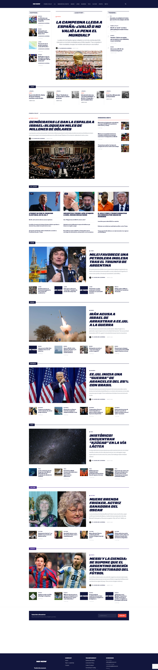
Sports (101, 4)
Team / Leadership (69, 663)
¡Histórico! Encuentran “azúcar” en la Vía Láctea (107, 441)
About (66, 660)
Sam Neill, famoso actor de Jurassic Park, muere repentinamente (70, 535)
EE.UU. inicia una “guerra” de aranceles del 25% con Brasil (109, 379)
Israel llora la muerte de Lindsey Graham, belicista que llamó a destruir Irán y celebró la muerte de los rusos (44, 225)
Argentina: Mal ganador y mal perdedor (113, 95)
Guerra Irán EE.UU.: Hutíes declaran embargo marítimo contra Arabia (37, 96)
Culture (94, 4)
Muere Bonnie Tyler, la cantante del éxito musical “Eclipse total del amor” (96, 535)
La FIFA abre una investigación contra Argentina (44, 19)
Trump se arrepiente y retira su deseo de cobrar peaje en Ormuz (45, 411)
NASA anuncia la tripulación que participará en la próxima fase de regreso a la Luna (96, 473)
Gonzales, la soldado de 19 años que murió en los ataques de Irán (119, 19)
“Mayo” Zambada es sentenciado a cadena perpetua (62, 96)
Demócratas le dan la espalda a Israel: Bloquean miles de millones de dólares (61, 125)
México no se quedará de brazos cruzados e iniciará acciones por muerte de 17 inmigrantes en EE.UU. (108, 135)
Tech (89, 4)
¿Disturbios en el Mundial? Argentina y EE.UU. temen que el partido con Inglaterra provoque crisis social (121, 597)
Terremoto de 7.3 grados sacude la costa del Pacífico (43, 45)
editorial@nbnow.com (111, 662)
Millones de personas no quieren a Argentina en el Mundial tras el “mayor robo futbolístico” (71, 597)
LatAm (77, 4)
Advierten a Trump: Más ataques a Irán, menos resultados (78, 214)
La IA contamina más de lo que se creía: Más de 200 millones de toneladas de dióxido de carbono (45, 473)
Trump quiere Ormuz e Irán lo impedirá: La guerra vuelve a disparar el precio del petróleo (96, 411)
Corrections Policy (90, 663)
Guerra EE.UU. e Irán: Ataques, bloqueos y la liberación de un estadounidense (70, 350)
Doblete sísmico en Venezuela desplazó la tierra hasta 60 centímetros (44, 291)
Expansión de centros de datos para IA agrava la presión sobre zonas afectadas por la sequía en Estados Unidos (122, 473)
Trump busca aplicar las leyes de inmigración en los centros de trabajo (108, 145)
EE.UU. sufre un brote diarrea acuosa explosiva (40, 219)
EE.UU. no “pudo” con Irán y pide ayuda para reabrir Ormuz (119, 28)
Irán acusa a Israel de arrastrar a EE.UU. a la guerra (108, 319)
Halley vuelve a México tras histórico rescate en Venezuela (121, 290)
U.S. (55, 4)
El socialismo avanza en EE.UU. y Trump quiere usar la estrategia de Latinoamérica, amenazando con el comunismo (78, 231)
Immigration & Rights (63, 4)
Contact (67, 665)
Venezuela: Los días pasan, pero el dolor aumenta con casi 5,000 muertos (96, 291)
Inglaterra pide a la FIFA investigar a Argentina (45, 595)
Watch (106, 4)
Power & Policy (48, 4)
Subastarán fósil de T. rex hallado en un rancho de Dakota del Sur (45, 535)
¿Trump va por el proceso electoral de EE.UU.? (41, 214)
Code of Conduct (90, 665)
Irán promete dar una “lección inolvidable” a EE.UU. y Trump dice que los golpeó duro (88, 97)
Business (83, 4)
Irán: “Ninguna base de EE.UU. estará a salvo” (74, 219)
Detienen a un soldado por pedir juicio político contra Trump (113, 226)
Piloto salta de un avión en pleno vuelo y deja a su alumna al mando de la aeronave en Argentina (122, 535)
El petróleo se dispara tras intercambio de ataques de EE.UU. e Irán (70, 411)
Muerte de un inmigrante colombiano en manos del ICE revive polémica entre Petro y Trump (108, 124)
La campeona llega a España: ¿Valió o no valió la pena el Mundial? (79, 28)
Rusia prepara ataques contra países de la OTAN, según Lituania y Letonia (122, 349)
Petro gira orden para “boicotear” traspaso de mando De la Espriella (70, 290)
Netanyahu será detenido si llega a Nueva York (43, 32)
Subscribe (122, 615)
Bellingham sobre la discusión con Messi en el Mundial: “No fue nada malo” (44, 59)
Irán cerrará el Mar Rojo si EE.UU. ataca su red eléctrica (44, 349)
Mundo (72, 4)
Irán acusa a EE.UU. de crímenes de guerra (117, 49)
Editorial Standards (90, 660)
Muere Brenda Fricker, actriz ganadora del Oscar (105, 504)
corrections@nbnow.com (112, 666)
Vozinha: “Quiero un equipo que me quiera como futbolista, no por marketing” (119, 39)
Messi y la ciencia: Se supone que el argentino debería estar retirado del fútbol (108, 566)
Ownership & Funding (91, 667)
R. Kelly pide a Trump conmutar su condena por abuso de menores (112, 215)
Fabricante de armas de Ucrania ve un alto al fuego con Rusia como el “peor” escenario (121, 411)
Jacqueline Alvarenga (44, 23)
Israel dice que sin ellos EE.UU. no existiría (108, 221)
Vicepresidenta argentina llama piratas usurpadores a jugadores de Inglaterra (96, 597)
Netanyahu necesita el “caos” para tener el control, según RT (95, 349)
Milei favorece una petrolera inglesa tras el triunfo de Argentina (108, 260)
